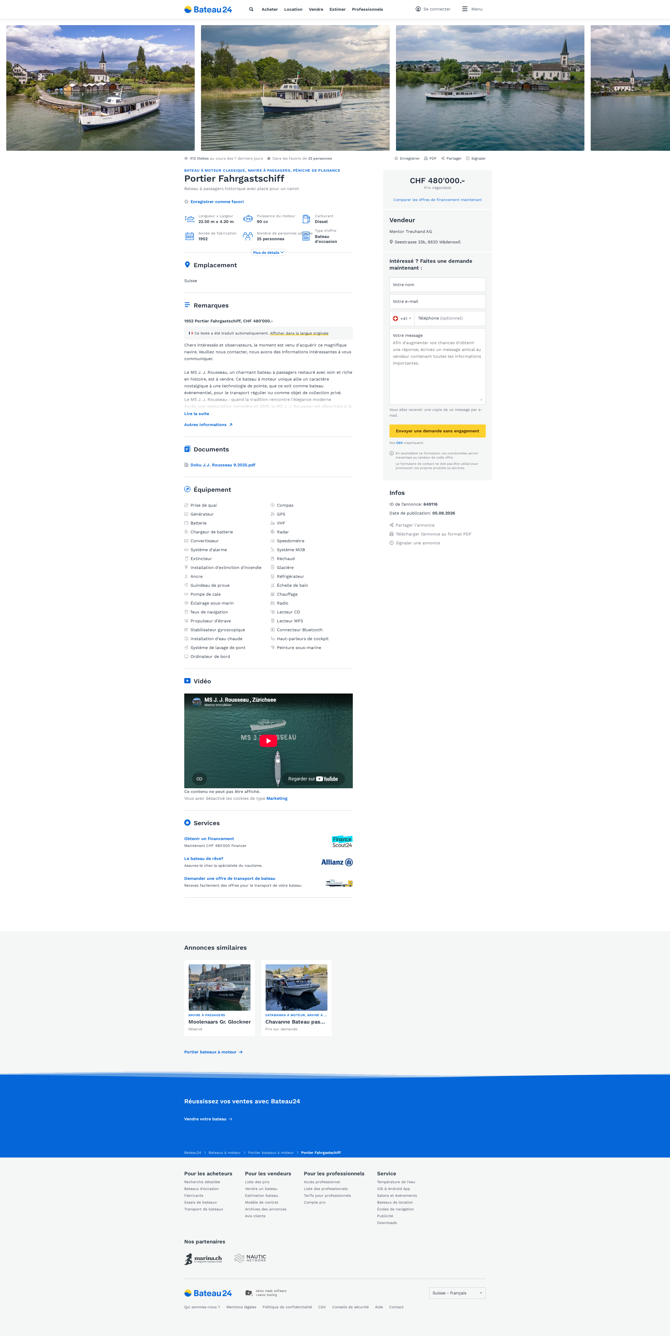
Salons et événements (397, 1195)
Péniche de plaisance (316, 170)
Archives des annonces (265, 1209)
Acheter (270, 9)
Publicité (385, 1216)
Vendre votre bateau (205, 1118)
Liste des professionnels (326, 1189)
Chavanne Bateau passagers (301, 1022)
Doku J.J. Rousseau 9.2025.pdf (223, 464)
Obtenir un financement (209, 838)
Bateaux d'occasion (201, 1189)
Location (293, 9)
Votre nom (403, 284)
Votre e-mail (405, 301)
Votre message (408, 335)
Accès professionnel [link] (322, 1182)
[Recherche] (252, 9)
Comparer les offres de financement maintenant (437, 200)
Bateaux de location (395, 1202)
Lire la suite (196, 413)
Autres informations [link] (205, 424)
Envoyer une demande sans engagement (437, 430)
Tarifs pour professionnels (327, 1195)
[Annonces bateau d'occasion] (208, 9)
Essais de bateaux (200, 1202)
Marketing (276, 798)
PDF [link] (433, 158)
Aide (379, 1307)
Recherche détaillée (202, 1182)
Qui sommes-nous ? (202, 1307)
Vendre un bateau (261, 1189)
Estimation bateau (261, 1195)
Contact (396, 1307)
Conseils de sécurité (350, 1307)
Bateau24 (192, 1152)
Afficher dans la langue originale (299, 333)
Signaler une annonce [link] (418, 542)
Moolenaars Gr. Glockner (219, 1022)
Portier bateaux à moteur (210, 1051)
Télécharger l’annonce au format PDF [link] (434, 534)
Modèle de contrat (261, 1202)
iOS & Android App (393, 1189)
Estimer (338, 9)
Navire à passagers (269, 170)
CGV (399, 443)
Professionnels (367, 9)
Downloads (387, 1223)
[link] (219, 998)
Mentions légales (241, 1307)
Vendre (316, 9)
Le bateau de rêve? (203, 858)
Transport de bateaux (203, 1209)
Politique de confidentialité (287, 1307)
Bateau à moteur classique (214, 170)
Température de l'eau (396, 1182)
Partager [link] (454, 158)
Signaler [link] (478, 158)
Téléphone (440, 318)
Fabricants (193, 1195)
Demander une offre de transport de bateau (229, 878)
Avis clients (255, 1216)
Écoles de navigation (395, 1209)
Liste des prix (257, 1182)
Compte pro (314, 1202)
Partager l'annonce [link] (415, 525)
